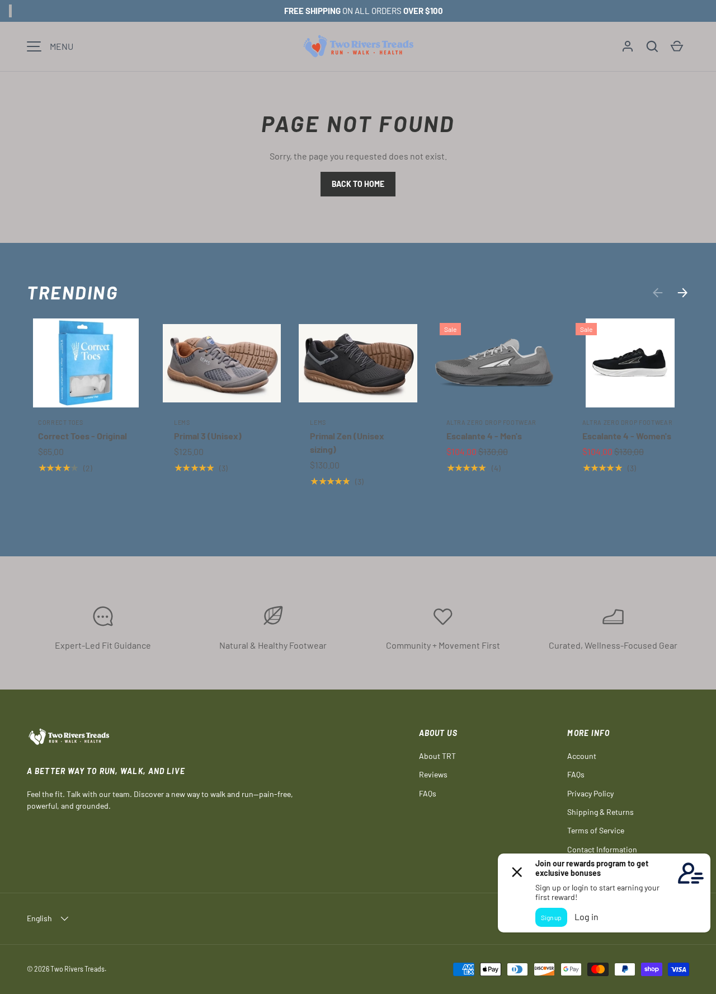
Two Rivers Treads (77, 969)
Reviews (433, 774)
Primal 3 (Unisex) (208, 435)
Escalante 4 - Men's (484, 435)
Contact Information (602, 849)
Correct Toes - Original (82, 435)
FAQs (427, 793)
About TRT (437, 756)
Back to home (358, 184)
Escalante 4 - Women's (626, 435)
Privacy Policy (590, 793)
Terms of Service (595, 830)
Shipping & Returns (600, 812)
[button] (652, 46)
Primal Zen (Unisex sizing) (347, 442)
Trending (73, 292)
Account (581, 756)
